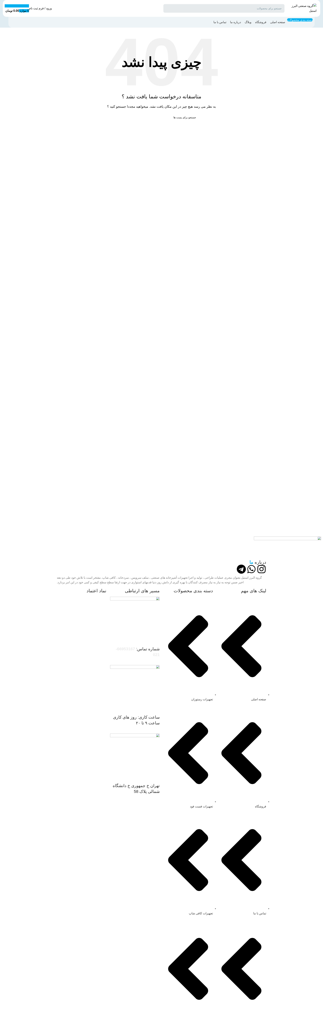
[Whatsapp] (251, 569)
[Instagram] (261, 569)
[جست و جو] (167, 8)
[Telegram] (241, 569)
